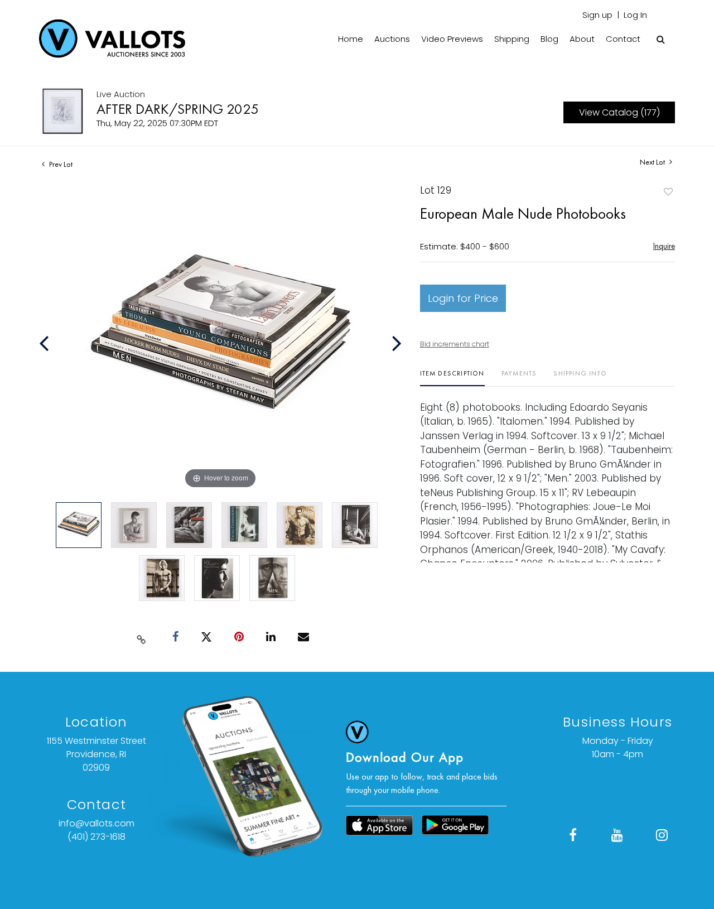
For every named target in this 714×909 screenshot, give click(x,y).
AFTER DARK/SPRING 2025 (178, 108)
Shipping (511, 39)
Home (350, 39)
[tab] (452, 377)
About (582, 39)
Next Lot (653, 162)
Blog (549, 39)
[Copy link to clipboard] (141, 637)
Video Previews (452, 39)
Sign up (597, 15)
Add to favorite (668, 191)
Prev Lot (60, 164)
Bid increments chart (454, 344)
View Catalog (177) (619, 112)
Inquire (664, 246)
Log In (635, 15)
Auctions (392, 39)
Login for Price (463, 298)
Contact (623, 39)
